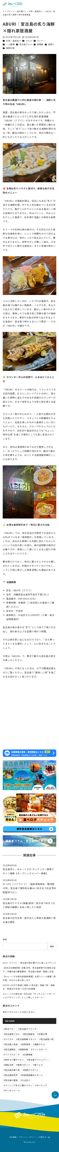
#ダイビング (41, 1085)
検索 (5, 939)
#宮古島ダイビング (27, 1028)
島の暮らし (22, 11)
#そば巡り (25, 1080)
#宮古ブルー (10, 1028)
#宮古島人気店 (11, 1044)
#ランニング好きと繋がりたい (18, 1085)
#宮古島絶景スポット (26, 1039)
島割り (51, 44)
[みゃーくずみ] (12, 4)
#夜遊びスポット (31, 1070)
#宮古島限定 (10, 1049)
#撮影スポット (23, 1064)
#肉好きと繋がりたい (14, 1059)
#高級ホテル (39, 1044)
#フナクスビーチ (12, 1054)
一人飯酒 (10, 44)
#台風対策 (42, 1034)
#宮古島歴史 (29, 1034)
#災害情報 (28, 1054)
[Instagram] (49, 1137)
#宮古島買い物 (47, 1039)
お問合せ (42, 1137)
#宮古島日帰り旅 (12, 1070)
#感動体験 (23, 1049)
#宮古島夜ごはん (12, 1034)
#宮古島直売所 (11, 1075)
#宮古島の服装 (11, 1080)
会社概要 (13, 1137)
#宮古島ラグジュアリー (38, 1059)
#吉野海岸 (25, 1044)
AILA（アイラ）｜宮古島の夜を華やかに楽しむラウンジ (29, 962)
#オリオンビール (12, 1090)
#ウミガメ (8, 1039)
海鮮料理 (10, 48)
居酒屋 (40, 44)
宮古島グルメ (25, 44)
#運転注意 (8, 1064)
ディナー (41, 40)
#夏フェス (38, 1064)
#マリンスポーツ (39, 1049)
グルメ (29, 40)
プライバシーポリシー (28, 1137)
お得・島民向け (36, 11)
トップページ (9, 11)
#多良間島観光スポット (32, 1075)
